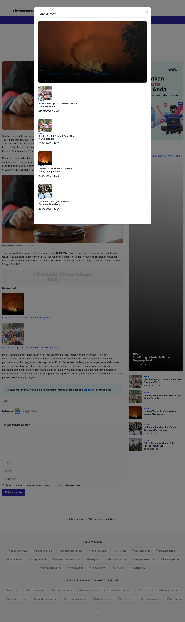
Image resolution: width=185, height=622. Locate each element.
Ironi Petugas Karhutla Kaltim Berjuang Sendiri (73, 74)
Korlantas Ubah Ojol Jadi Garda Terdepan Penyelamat (54, 203)
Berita (41, 70)
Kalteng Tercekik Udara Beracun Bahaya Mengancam (55, 170)
